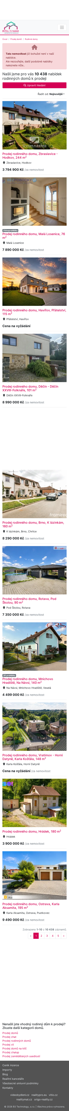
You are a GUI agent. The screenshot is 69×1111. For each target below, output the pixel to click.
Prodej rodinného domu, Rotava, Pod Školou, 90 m (29, 600)
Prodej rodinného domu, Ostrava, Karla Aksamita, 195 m (30, 906)
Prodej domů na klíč (14, 1048)
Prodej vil (8, 1044)
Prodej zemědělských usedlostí (21, 1056)
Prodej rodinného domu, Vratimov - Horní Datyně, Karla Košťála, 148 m (32, 757)
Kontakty (7, 1087)
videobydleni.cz (19, 1094)
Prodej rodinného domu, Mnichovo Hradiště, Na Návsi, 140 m (27, 681)
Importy (7, 1069)
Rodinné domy (31, 39)
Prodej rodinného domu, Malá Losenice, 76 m (33, 236)
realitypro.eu (39, 1094)
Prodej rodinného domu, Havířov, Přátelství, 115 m (34, 312)
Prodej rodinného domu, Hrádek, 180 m (31, 831)
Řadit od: (50, 94)
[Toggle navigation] (61, 27)
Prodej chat (9, 1036)
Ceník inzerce (10, 1065)
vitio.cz (53, 1094)
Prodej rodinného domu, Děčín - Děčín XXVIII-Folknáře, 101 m (30, 388)
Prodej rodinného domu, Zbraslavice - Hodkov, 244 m (30, 155)
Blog (5, 1074)
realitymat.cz (24, 1099)
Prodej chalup (10, 1052)
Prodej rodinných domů (16, 1040)
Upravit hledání (35, 85)
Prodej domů (16, 39)
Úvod (4, 39)
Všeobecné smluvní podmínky (20, 1083)
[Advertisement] (34, 9)
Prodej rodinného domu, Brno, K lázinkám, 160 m (33, 524)
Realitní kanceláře (13, 1078)
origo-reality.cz (43, 1099)
